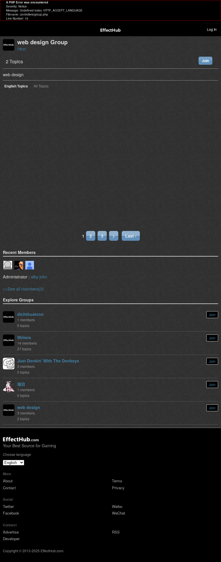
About (8, 480)
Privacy (118, 487)
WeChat (118, 513)
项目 (21, 384)
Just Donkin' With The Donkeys (48, 361)
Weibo (117, 506)
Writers (24, 337)
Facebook (11, 513)
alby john (39, 277)
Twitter (8, 506)
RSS (116, 532)
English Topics (16, 86)
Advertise (11, 532)
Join (205, 60)
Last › (130, 236)
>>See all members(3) (23, 289)
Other (21, 48)
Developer (11, 538)
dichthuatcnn (30, 314)
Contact (9, 487)
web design (28, 407)
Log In (212, 29)
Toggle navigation (7, 29)
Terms (117, 480)
